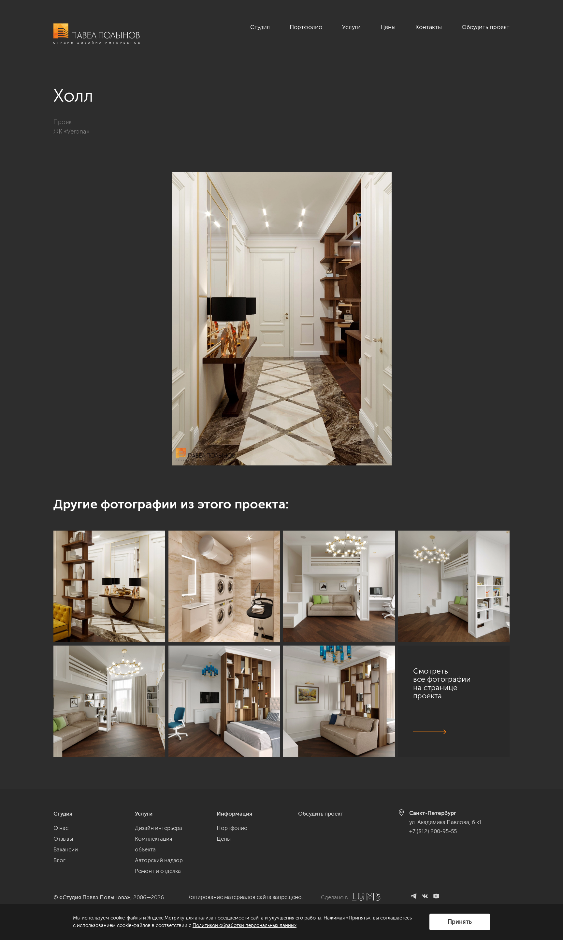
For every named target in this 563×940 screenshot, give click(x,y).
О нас (60, 828)
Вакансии (65, 849)
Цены (388, 27)
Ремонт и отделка (158, 871)
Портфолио (306, 27)
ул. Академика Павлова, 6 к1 (445, 822)
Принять (460, 921)
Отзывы (63, 838)
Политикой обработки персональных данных (244, 925)
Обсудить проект (486, 27)
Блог (59, 860)
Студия (260, 27)
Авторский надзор (159, 860)
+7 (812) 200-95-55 (433, 831)
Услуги (351, 27)
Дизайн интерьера (158, 828)
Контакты (428, 27)
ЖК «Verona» (71, 131)
